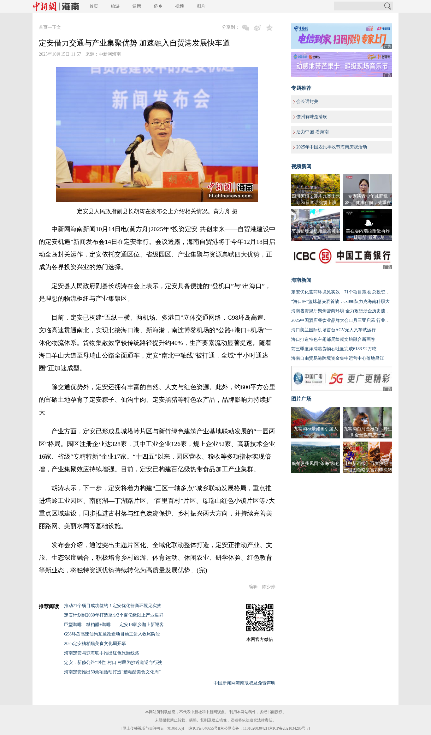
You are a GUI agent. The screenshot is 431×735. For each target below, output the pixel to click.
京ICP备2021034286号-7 (289, 728)
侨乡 (158, 6)
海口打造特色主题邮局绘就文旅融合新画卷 (333, 339)
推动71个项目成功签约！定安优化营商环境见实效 (112, 605)
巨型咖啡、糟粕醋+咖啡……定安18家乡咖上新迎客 (114, 624)
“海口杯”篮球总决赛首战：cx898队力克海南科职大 (340, 301)
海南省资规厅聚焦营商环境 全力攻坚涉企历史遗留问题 (345, 311)
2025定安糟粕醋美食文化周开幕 (95, 643)
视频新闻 (301, 166)
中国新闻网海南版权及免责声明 (244, 683)
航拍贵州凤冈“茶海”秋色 (316, 463)
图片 (201, 6)
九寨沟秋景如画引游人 (316, 428)
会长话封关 (307, 101)
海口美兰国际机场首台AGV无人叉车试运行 (333, 330)
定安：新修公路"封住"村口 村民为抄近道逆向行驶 (113, 662)
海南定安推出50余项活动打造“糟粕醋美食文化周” (112, 672)
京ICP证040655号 (203, 728)
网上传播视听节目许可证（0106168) (153, 728)
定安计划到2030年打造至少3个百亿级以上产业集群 (113, 615)
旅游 (115, 6)
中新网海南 (110, 54)
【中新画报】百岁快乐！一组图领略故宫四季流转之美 (368, 470)
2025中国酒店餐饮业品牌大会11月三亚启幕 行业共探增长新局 (351, 320)
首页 (93, 6)
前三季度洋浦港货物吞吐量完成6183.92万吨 (333, 348)
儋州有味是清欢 (311, 116)
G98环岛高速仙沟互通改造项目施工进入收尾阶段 (112, 634)
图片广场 (301, 398)
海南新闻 (301, 280)
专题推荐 (301, 88)
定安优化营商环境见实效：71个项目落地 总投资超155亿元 (348, 292)
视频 (179, 6)
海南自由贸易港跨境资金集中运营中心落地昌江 (337, 358)
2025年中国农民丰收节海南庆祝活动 (331, 147)
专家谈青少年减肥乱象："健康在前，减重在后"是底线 (368, 202)
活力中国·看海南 (312, 132)
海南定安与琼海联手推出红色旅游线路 (101, 653)
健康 (136, 6)
